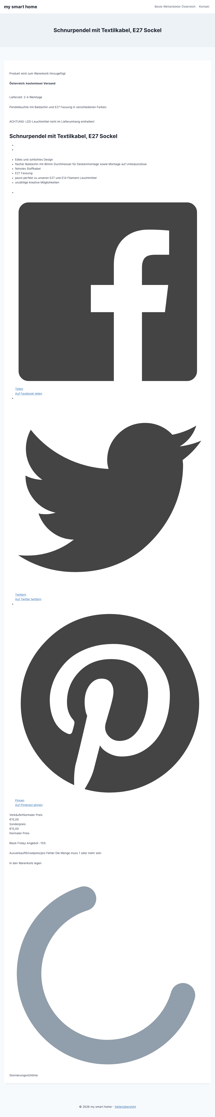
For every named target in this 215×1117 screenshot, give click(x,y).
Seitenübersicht (125, 1106)
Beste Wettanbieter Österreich (175, 6)
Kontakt (204, 6)
